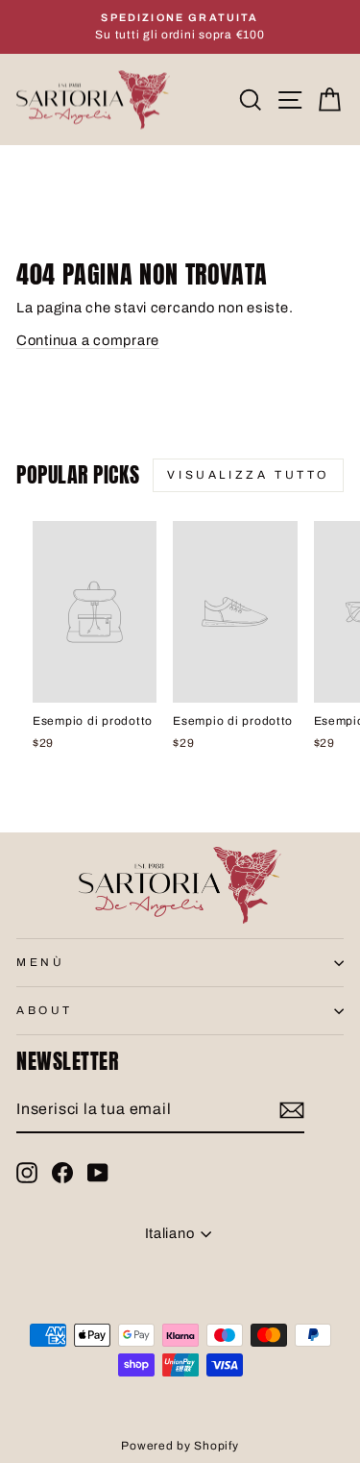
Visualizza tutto (248, 475)
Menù (40, 962)
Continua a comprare (87, 340)
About (44, 1010)
